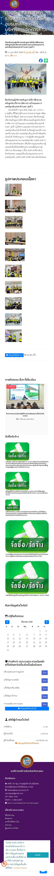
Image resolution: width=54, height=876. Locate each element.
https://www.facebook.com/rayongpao (23, 803)
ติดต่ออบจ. (9, 818)
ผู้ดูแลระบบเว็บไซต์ (11, 828)
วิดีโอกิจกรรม (9, 815)
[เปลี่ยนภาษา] (4, 865)
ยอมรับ (37, 855)
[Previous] (7, 622)
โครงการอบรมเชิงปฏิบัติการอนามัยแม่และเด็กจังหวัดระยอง (25, 414)
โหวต (44, 672)
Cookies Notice (20, 868)
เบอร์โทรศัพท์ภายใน (12, 822)
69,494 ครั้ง (30, 52)
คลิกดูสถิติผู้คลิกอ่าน (15, 355)
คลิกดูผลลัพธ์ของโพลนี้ (28, 708)
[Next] (47, 622)
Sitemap (8, 825)
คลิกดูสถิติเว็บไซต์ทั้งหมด (28, 743)
